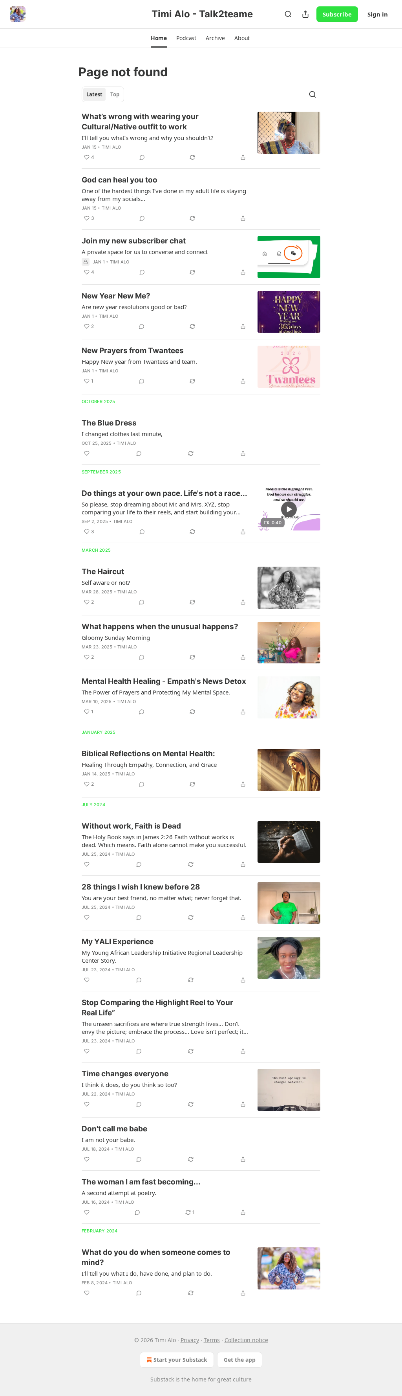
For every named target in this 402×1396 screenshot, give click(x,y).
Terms (212, 1340)
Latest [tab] (94, 94)
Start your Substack (180, 1359)
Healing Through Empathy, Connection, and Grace (149, 764)
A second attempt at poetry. (119, 1193)
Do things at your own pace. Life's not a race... (164, 493)
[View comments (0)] (142, 157)
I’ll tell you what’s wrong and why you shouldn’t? (148, 138)
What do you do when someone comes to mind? (156, 1257)
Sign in (377, 14)
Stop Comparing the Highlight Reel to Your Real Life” (157, 1007)
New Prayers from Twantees (133, 350)
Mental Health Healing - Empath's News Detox (164, 681)
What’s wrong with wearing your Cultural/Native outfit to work (140, 121)
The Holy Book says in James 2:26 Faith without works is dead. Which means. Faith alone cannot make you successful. (164, 841)
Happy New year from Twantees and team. (139, 361)
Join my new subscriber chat (134, 240)
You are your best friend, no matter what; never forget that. (161, 898)
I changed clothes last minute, (122, 434)
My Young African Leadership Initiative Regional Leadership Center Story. (162, 956)
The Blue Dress (109, 422)
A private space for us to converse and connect (145, 252)
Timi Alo (111, 147)
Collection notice (246, 1340)
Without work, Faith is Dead (131, 826)
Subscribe (337, 14)
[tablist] (103, 94)
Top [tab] (114, 94)
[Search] (288, 14)
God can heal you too (119, 179)
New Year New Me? (116, 295)
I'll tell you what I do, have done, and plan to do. (147, 1273)
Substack (162, 1379)
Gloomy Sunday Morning (116, 637)
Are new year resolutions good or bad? (134, 307)
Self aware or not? (106, 582)
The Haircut (103, 571)
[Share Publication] (305, 14)
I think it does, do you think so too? (129, 1084)
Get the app (240, 1359)
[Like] (87, 453)
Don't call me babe (114, 1128)
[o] (289, 509)
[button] (159, 38)
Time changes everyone (125, 1073)
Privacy (190, 1340)
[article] (201, 137)
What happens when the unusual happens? (160, 626)
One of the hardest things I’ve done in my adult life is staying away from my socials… (164, 195)
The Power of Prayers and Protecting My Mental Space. (156, 692)
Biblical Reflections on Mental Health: (148, 753)
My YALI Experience (117, 941)
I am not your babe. (108, 1140)
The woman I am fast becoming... (141, 1181)
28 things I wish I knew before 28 (141, 886)
